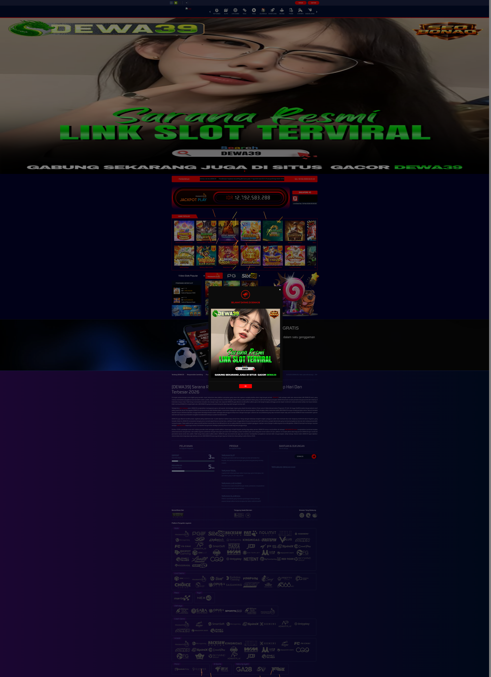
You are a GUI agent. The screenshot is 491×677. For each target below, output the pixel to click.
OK (246, 386)
